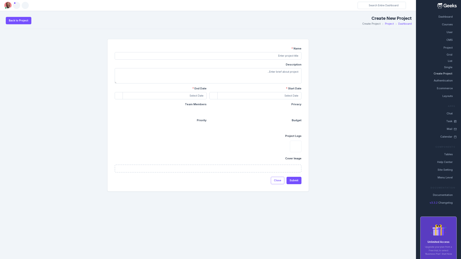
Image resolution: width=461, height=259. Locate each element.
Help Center (445, 162)
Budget (296, 120)
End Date (199, 88)
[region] (438, 129)
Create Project (443, 73)
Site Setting (445, 169)
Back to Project (18, 20)
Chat (450, 113)
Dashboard (445, 16)
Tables (448, 154)
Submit (294, 180)
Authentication (443, 80)
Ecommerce (445, 88)
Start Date (293, 88)
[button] (16, 5)
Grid (449, 54)
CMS (449, 40)
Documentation (443, 195)
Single (448, 67)
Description (293, 64)
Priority (202, 120)
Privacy (296, 104)
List (450, 61)
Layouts (447, 96)
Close (277, 180)
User (450, 32)
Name (296, 48)
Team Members (196, 104)
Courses (447, 24)
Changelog (441, 202)
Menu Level (445, 177)
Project (448, 47)
